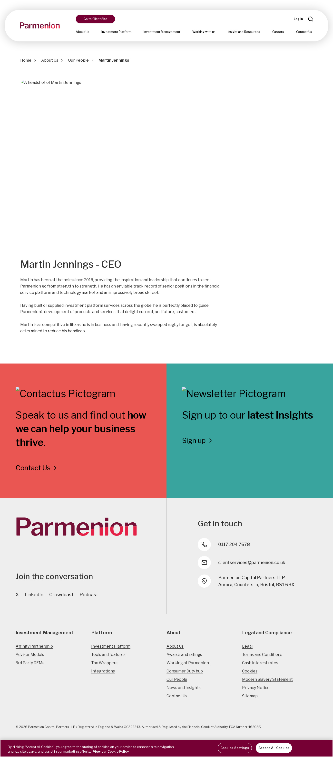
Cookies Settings (234, 748)
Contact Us (304, 32)
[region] (166, 748)
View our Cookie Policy (111, 752)
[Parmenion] (40, 25)
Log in (298, 19)
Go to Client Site (95, 19)
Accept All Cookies (273, 748)
